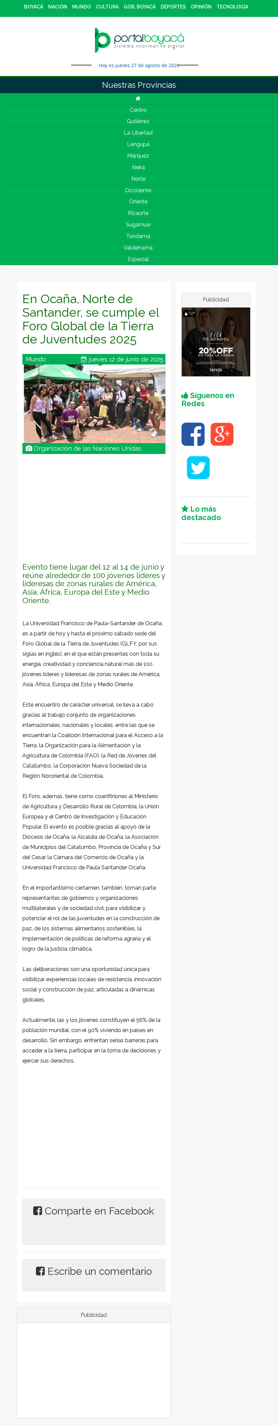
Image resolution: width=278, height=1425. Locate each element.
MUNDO (81, 6)
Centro (138, 110)
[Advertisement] (93, 501)
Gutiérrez (138, 121)
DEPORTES (173, 6)
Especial (138, 259)
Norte (138, 179)
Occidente (138, 190)
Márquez (138, 156)
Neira (138, 167)
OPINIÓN (201, 6)
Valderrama (138, 247)
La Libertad (138, 133)
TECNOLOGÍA (232, 6)
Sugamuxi (138, 224)
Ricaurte (138, 213)
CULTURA (107, 6)
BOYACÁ (33, 6)
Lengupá (138, 144)
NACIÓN (57, 6)
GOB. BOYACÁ (140, 6)
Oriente (138, 201)
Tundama (138, 236)
